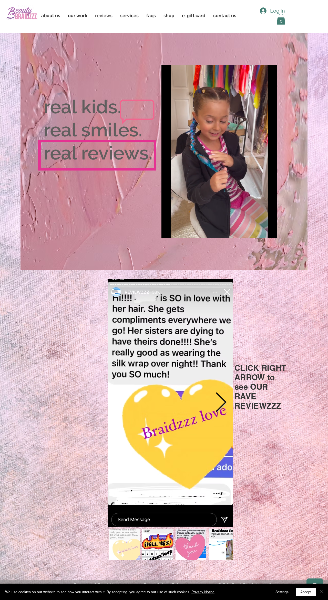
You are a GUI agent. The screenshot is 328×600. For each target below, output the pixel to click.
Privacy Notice (202, 591)
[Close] (322, 592)
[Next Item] (221, 403)
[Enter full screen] (270, 231)
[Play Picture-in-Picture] (261, 231)
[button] (50, 15)
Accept (305, 591)
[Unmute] (176, 231)
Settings (282, 591)
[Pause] (168, 231)
